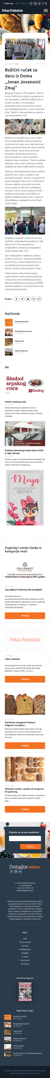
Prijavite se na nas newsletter (24, 832)
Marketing (25, 964)
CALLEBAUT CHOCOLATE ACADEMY (23, 589)
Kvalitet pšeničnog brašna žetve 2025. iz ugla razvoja (24, 451)
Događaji (25, 953)
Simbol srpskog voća (15, 401)
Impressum (25, 960)
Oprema (25, 946)
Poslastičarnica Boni (23, 331)
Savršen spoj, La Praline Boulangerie (27, 1053)
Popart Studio (34, 1073)
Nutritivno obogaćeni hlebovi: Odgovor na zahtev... (20, 723)
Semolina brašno (22, 321)
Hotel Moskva (18, 1046)
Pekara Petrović (21, 351)
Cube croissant (12, 659)
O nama (25, 957)
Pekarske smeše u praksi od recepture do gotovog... (24, 790)
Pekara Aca (19, 341)
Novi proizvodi (25, 942)
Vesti (25, 938)
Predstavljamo (25, 949)
